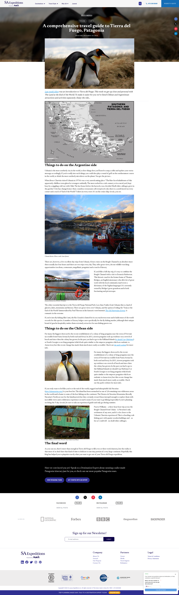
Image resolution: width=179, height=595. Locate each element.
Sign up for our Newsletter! (89, 533)
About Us (96, 556)
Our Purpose (97, 561)
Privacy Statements (153, 558)
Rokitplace (123, 563)
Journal (95, 558)
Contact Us (96, 563)
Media (122, 558)
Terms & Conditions (154, 556)
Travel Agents (124, 561)
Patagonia (82, 21)
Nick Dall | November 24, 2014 (86, 36)
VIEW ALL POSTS (62, 508)
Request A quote (170, 3)
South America (86, 15)
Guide (90, 21)
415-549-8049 (117, 588)
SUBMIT (108, 539)
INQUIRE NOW (114, 592)
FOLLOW (78, 503)
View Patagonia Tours (54, 480)
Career (122, 556)
